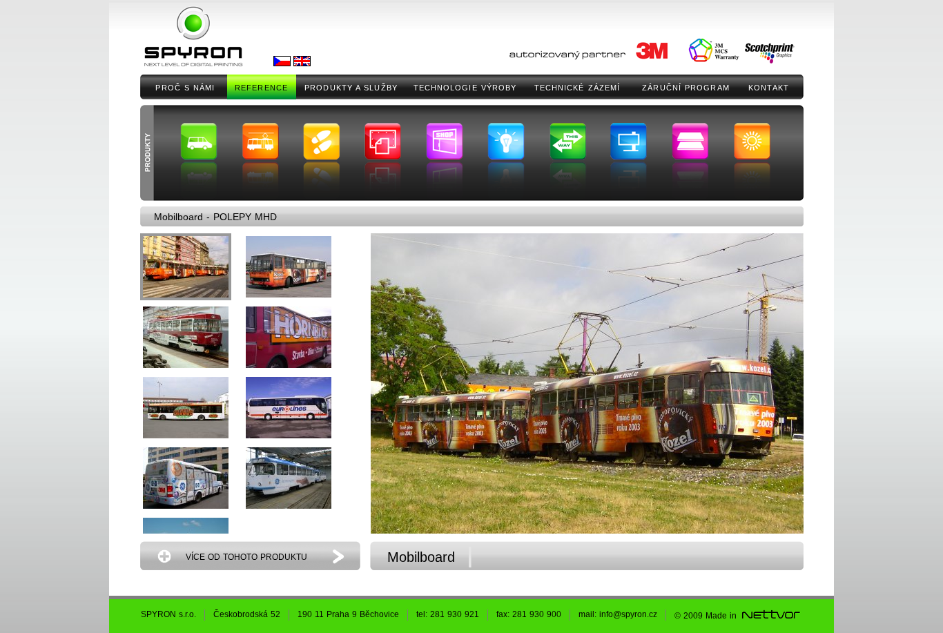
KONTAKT (768, 88)
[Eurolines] (288, 407)
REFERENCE (261, 88)
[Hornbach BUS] (288, 337)
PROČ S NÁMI (185, 88)
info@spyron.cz (628, 614)
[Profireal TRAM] (185, 337)
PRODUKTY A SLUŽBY (351, 88)
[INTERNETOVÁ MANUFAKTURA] (770, 616)
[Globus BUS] (185, 407)
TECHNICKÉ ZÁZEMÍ (577, 88)
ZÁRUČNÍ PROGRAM (686, 88)
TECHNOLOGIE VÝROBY (465, 88)
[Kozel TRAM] (185, 266)
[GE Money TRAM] (288, 478)
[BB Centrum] (185, 478)
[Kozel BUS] (288, 266)
